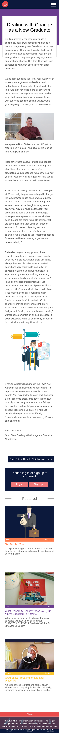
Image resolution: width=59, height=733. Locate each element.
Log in (19, 484)
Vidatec (22, 147)
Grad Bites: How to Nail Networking (30, 459)
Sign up (38, 484)
